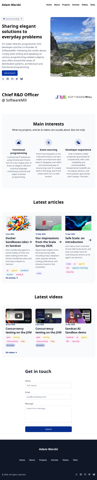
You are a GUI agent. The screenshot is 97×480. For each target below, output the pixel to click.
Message (29, 403)
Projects (66, 4)
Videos (85, 4)
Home (49, 4)
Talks (92, 4)
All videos (10, 352)
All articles (11, 278)
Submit (48, 429)
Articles (75, 4)
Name (28, 381)
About (57, 4)
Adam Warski (11, 5)
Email (27, 392)
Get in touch (9, 73)
